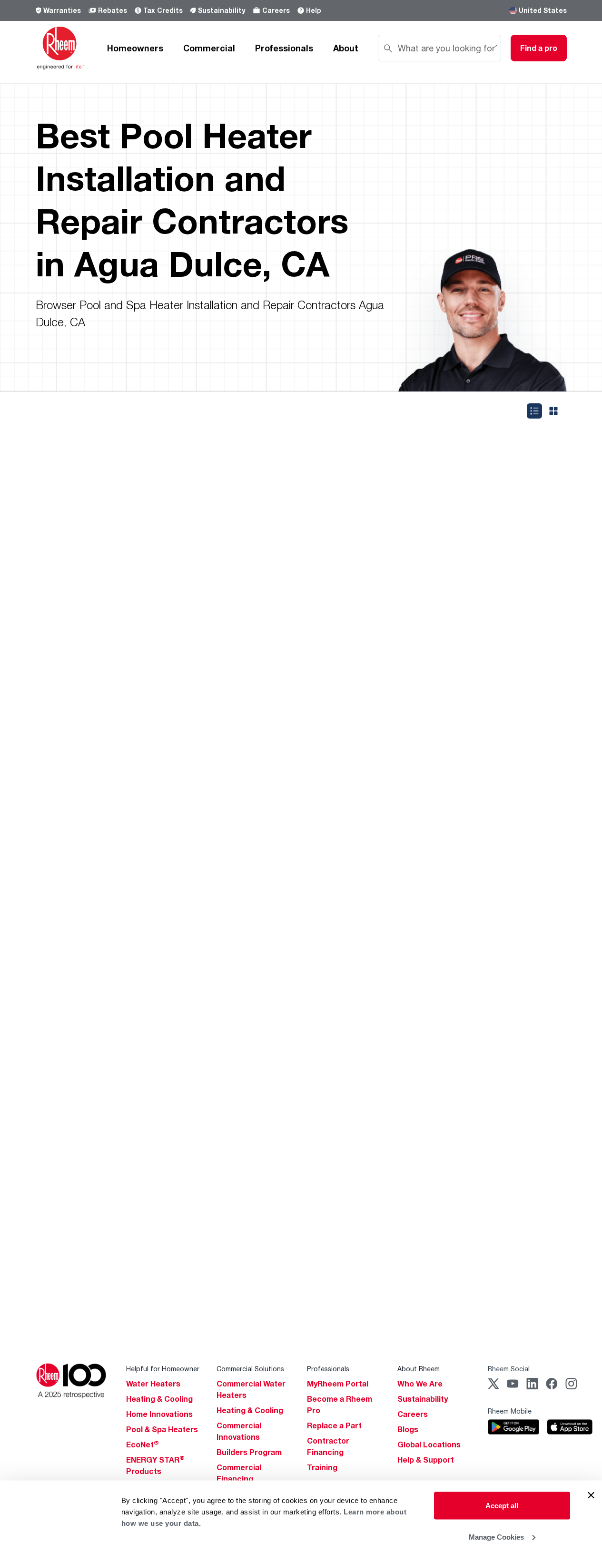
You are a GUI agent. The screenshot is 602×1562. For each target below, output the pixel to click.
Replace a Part (334, 1425)
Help (313, 10)
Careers (276, 10)
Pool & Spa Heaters (162, 1429)
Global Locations (429, 1444)
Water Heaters (153, 1383)
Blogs (407, 1429)
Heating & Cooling (159, 1399)
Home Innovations (159, 1414)
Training (322, 1467)
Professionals (284, 48)
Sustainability (221, 10)
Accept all (501, 1506)
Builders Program (249, 1452)
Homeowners (135, 48)
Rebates (112, 10)
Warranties (62, 10)
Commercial (209, 48)
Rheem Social (509, 1369)
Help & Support (425, 1459)
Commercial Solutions (250, 1369)
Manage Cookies (496, 1537)
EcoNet (142, 1444)
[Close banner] (591, 1495)
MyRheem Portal (337, 1383)
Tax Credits (163, 10)
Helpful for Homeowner (162, 1369)
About (345, 48)
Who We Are (420, 1383)
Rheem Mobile (510, 1411)
